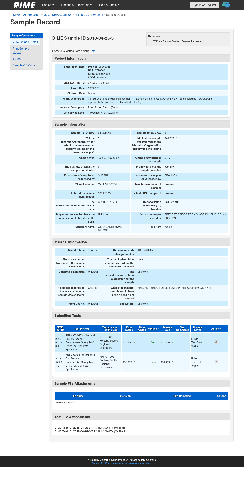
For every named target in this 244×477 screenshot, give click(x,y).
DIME (16, 14)
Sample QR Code (24, 65)
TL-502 (17, 59)
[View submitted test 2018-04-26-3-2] (216, 362)
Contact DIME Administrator (107, 463)
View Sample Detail (25, 42)
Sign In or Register (204, 5)
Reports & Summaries (75, 5)
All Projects (30, 14)
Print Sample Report (21, 50)
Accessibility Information (138, 463)
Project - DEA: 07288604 (56, 14)
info (93, 51)
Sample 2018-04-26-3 (89, 14)
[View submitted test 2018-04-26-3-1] (216, 342)
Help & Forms (108, 5)
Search (47, 5)
